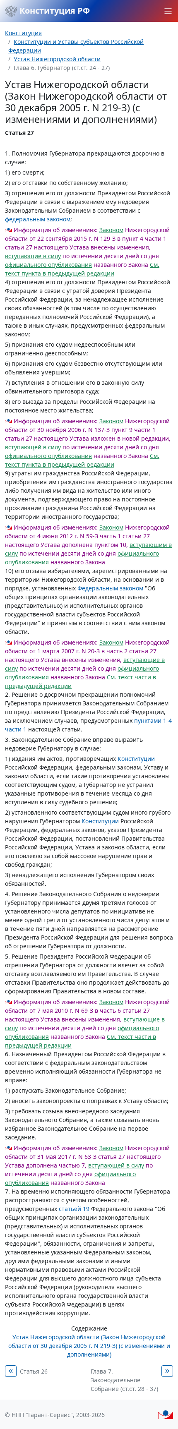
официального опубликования (48, 265)
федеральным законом (37, 219)
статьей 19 (74, 1209)
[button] (168, 11)
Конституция (23, 33)
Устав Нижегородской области (57, 59)
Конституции (136, 758)
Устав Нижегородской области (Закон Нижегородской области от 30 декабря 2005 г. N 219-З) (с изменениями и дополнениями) (89, 1345)
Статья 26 (34, 1371)
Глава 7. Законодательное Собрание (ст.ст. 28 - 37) (124, 1380)
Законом (111, 230)
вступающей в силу (33, 447)
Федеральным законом (110, 588)
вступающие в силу (33, 256)
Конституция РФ (53, 10)
